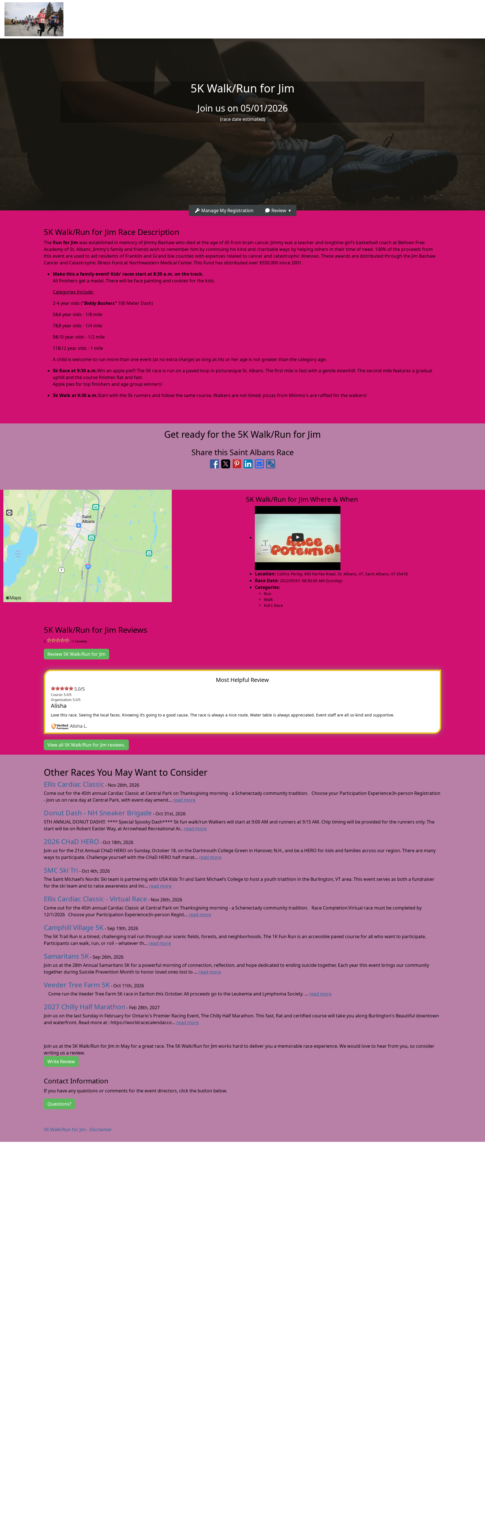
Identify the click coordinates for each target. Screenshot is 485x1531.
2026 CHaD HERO (71, 841)
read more (184, 800)
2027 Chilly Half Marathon (84, 1006)
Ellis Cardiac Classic (74, 784)
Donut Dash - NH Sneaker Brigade (98, 812)
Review (278, 210)
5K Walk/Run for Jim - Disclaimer (78, 1129)
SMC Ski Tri (61, 870)
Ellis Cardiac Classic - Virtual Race (95, 898)
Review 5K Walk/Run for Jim (76, 654)
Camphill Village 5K (74, 927)
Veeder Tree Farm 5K (77, 984)
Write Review (61, 1061)
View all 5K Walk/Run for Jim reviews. (86, 745)
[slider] (58, 640)
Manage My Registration (226, 210)
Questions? (59, 1104)
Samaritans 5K (66, 956)
